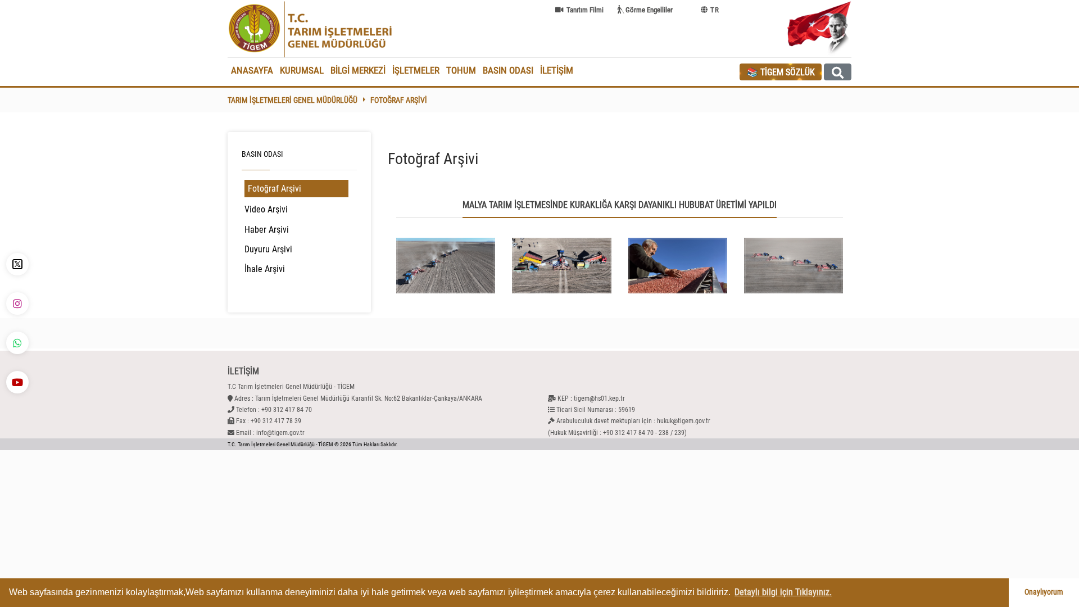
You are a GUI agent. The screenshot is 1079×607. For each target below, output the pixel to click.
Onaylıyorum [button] (1043, 592)
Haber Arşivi (266, 229)
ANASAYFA (252, 70)
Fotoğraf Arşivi (398, 100)
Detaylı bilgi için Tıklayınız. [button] (783, 592)
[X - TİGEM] (17, 264)
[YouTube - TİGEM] (17, 382)
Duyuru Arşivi (268, 249)
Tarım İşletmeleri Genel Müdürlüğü (292, 100)
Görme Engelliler (649, 10)
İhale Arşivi (264, 269)
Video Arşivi (266, 209)
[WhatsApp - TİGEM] (17, 343)
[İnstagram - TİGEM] (17, 303)
